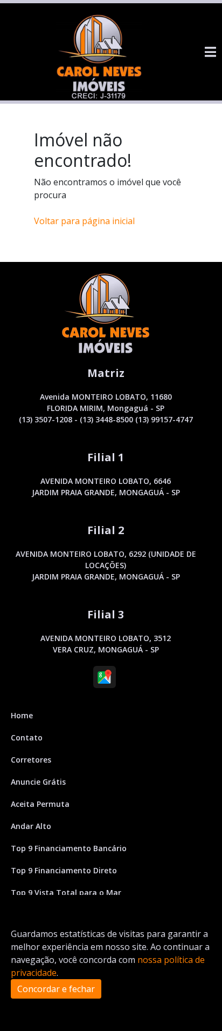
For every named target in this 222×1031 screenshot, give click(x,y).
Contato (27, 737)
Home (22, 715)
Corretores (31, 759)
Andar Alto (31, 826)
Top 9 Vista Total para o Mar (66, 892)
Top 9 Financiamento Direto (64, 870)
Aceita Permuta (40, 804)
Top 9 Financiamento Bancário (69, 848)
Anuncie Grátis (38, 782)
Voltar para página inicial (84, 221)
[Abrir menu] (210, 52)
